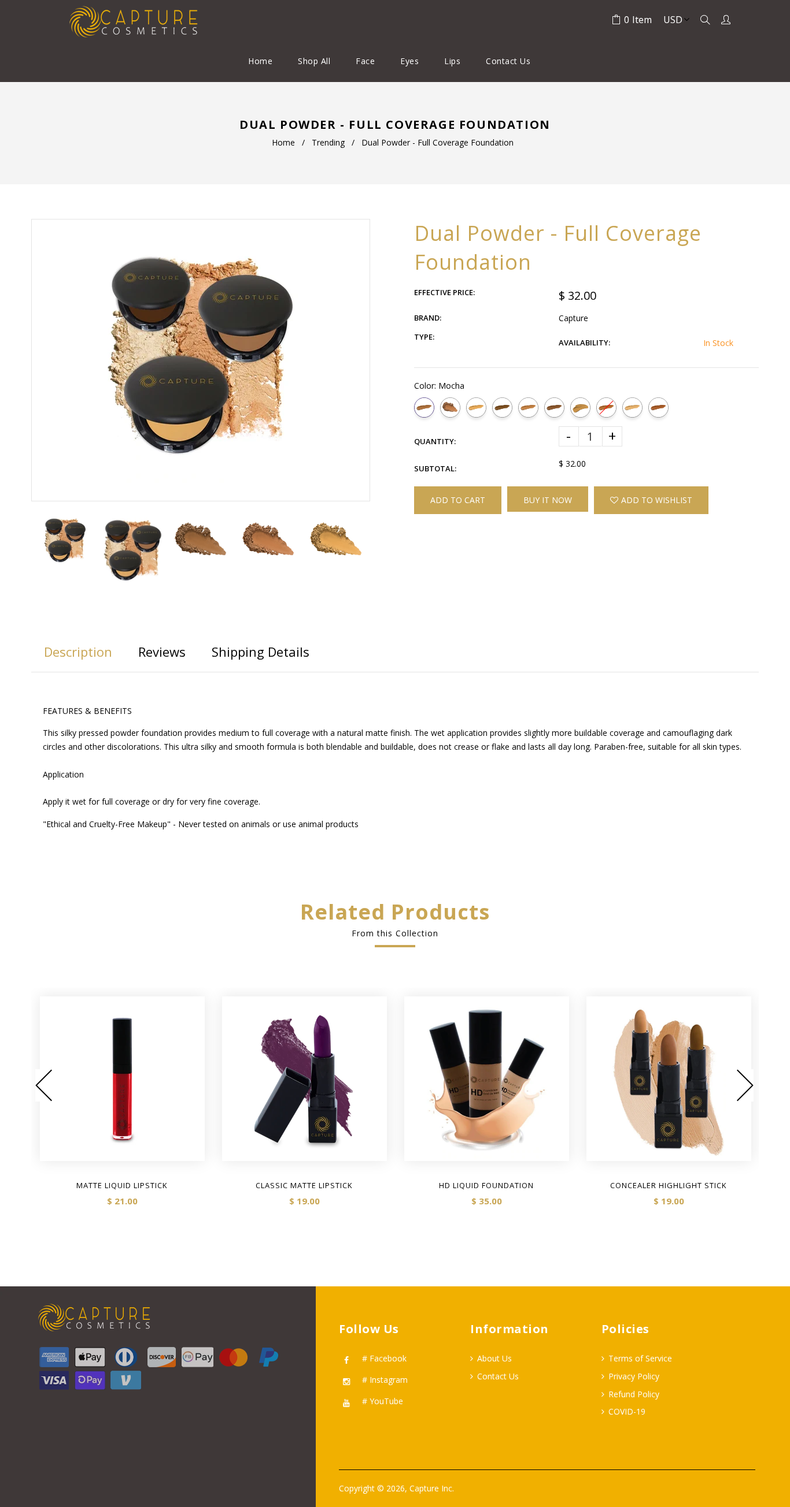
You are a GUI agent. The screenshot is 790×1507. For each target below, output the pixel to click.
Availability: (584, 342)
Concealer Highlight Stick (668, 1185)
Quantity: (435, 441)
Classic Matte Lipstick (304, 1185)
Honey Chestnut (450, 407)
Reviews (162, 651)
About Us (494, 1358)
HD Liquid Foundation (486, 1185)
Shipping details (260, 651)
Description (78, 651)
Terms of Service (640, 1358)
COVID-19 (626, 1411)
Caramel (658, 407)
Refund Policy (633, 1394)
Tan (632, 407)
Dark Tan (528, 407)
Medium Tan (580, 407)
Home (283, 142)
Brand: (427, 317)
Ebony (554, 407)
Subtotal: (435, 468)
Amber (502, 407)
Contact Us (498, 1376)
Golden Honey (476, 407)
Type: (424, 337)
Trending (328, 142)
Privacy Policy (633, 1376)
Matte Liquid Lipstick (122, 1185)
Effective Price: (444, 292)
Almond (606, 407)
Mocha (424, 407)
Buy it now (547, 499)
